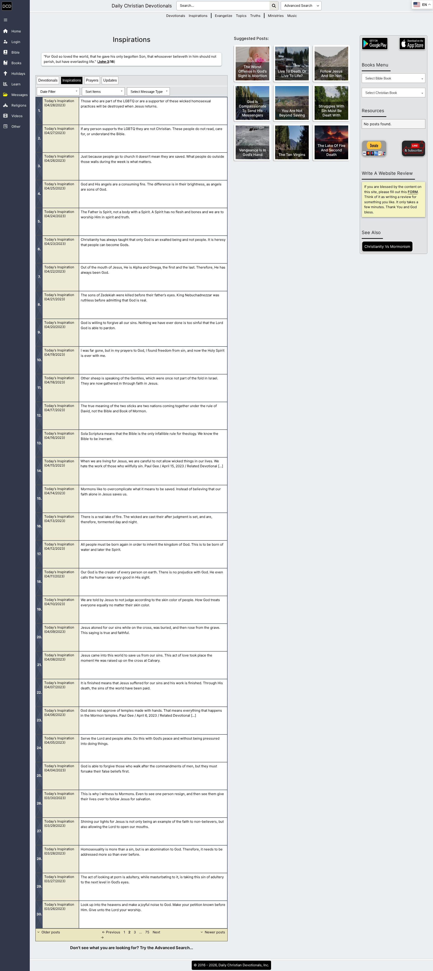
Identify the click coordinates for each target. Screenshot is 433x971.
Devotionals (175, 16)
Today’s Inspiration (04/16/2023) (59, 435)
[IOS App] (412, 43)
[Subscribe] (413, 148)
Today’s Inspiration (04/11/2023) (59, 574)
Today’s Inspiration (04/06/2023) (59, 712)
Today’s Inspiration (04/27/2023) (59, 130)
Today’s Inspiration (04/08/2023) (59, 657)
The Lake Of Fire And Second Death (331, 150)
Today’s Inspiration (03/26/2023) (59, 906)
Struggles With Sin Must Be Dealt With (331, 110)
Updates (110, 80)
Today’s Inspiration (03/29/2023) (59, 823)
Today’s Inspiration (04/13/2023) (59, 518)
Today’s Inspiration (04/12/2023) (59, 546)
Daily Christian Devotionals (142, 6)
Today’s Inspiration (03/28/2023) (59, 851)
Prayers (92, 80)
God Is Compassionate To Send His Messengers (252, 108)
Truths (255, 16)
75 (147, 932)
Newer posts (215, 932)
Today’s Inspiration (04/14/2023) (59, 491)
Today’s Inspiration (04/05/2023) (59, 740)
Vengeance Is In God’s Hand (252, 152)
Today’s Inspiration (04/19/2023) (59, 352)
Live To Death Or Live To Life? (292, 73)
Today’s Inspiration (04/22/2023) (59, 269)
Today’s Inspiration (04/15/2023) (59, 463)
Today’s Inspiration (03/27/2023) (59, 879)
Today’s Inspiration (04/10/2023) (59, 601)
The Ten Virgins (292, 154)
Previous (111, 932)
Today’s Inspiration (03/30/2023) (59, 795)
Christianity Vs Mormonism (387, 246)
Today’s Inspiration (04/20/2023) (59, 324)
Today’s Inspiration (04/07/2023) (59, 685)
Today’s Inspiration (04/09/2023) (59, 629)
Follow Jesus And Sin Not (331, 73)
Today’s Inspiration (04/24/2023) (59, 214)
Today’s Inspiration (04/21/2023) (59, 297)
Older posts (50, 932)
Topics (241, 16)
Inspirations (198, 16)
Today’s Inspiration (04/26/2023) (59, 158)
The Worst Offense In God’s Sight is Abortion (252, 71)
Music (292, 16)
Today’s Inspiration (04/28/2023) (59, 103)
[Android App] (375, 43)
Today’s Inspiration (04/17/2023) (59, 407)
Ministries (276, 16)
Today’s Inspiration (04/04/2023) (59, 768)
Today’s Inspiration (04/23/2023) (59, 241)
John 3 (103, 61)
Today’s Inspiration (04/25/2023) (59, 186)
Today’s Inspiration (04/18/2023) (59, 380)
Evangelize (223, 16)
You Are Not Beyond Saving (292, 112)
